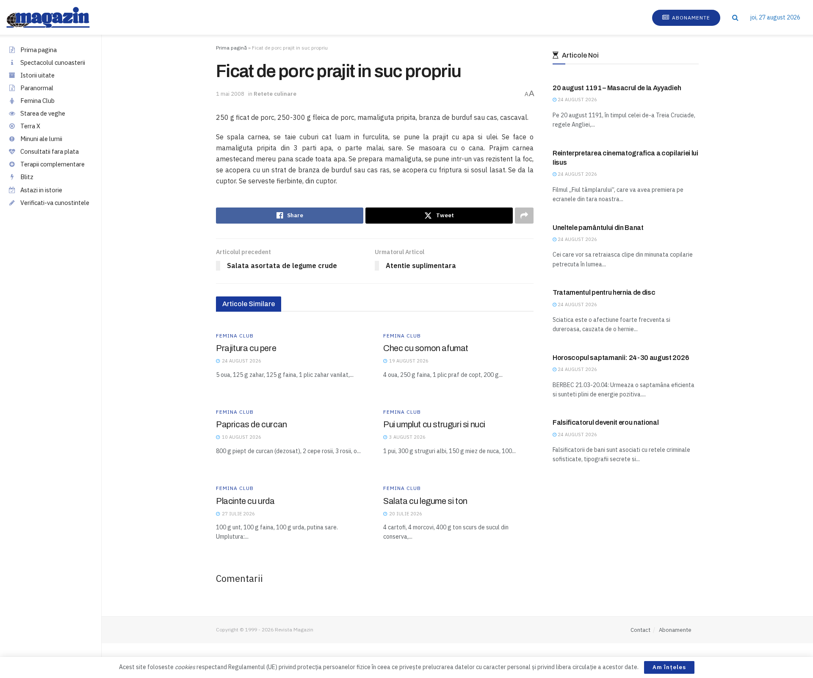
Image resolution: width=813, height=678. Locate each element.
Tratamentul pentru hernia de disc (604, 292)
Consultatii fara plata (49, 151)
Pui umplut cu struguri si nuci (434, 424)
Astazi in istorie (41, 190)
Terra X (30, 126)
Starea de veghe (42, 113)
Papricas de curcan (251, 424)
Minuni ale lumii (41, 139)
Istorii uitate (37, 75)
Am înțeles (669, 667)
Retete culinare (275, 93)
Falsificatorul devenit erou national (605, 422)
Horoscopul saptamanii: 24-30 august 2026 (621, 357)
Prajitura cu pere (246, 348)
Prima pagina (38, 50)
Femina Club (37, 101)
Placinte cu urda (245, 501)
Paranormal (36, 88)
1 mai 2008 (230, 93)
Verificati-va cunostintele (54, 203)
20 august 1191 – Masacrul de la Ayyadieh (617, 87)
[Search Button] (735, 17)
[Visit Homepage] (56, 17)
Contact (640, 630)
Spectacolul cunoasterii (52, 62)
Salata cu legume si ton (425, 501)
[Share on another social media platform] (524, 216)
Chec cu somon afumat (425, 348)
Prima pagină (231, 47)
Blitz (26, 177)
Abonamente (690, 17)
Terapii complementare (52, 164)
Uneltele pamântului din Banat (598, 227)
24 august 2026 (576, 99)
